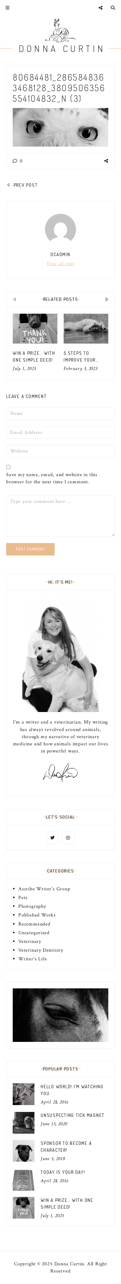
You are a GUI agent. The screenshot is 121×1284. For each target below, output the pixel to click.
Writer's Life (32, 959)
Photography (32, 906)
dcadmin (60, 254)
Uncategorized (33, 933)
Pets (23, 897)
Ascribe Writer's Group (44, 889)
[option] (35, 343)
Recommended (34, 924)
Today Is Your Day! (63, 1172)
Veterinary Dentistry (40, 950)
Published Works (37, 915)
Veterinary (29, 941)
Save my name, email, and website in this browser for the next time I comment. (51, 478)
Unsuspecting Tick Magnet (73, 1115)
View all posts (60, 263)
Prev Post (25, 185)
